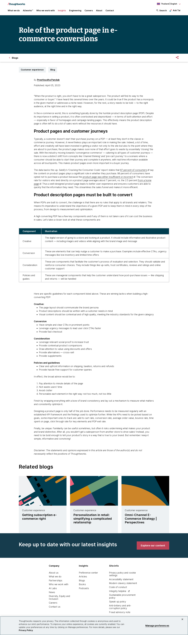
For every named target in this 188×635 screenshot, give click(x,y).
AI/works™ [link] (28, 10)
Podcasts (84, 588)
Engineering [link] (75, 10)
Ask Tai (176, 10)
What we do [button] (14, 10)
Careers (53, 602)
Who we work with (58, 584)
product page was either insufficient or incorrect (108, 177)
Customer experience (32, 69)
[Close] (182, 619)
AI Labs (53, 588)
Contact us (54, 606)
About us (53, 572)
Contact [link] (110, 10)
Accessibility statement (121, 579)
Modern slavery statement (123, 583)
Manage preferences (157, 625)
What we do (55, 576)
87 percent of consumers (133, 170)
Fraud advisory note (119, 612)
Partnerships (55, 580)
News (52, 592)
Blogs (82, 580)
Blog (52, 69)
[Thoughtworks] (16, 3)
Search (163, 10)
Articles (83, 576)
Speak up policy (117, 601)
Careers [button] (89, 10)
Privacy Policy (26, 630)
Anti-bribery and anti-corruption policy (120, 607)
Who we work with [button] (45, 10)
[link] (153, 545)
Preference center (88, 572)
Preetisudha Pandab (48, 79)
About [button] (99, 10)
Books (82, 584)
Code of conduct (118, 587)
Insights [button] (62, 10)
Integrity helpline (117, 591)
